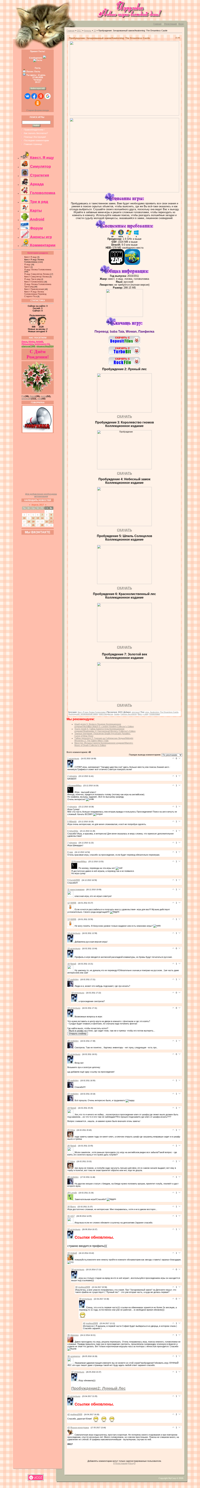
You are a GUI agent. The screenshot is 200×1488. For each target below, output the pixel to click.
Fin (23, 396)
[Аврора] (71, 1342)
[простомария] (71, 896)
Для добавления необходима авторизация (41, 495)
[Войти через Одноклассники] (38, 103)
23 (51, 521)
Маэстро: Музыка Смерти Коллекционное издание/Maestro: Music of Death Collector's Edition (103, 744)
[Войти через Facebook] (34, 96)
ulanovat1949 (28, 346)
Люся (24, 341)
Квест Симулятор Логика (36, 276)
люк (39, 398)
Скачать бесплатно (129, 714)
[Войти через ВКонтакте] (27, 96)
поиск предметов (106, 714)
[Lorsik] (71, 1199)
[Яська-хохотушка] (71, 1435)
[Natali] (71, 970)
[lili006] (71, 909)
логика (116, 714)
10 (24, 518)
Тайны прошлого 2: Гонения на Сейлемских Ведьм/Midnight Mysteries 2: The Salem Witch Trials (103, 739)
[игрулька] (71, 767)
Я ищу (27, 264)
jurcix (43, 396)
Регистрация (170, 24)
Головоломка (154, 714)
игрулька (135, 712)
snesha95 (26, 398)
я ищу (145, 714)
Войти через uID (38, 89)
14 (42, 518)
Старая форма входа (37, 110)
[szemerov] (71, 1363)
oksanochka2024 (45, 346)
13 (38, 518)
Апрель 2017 (37, 505)
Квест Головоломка (33, 281)
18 (29, 521)
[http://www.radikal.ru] (124, 525)
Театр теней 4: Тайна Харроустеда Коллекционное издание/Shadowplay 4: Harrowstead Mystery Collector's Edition (105, 730)
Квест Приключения (34, 289)
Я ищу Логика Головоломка (37, 269)
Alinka (31, 341)
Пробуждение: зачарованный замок (83, 714)
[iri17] (71, 1222)
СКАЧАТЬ (124, 416)
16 (51, 518)
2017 (79, 30)
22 (47, 521)
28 (42, 525)
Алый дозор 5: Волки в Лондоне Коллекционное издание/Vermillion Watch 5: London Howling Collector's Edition (104, 725)
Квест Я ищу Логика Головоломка (34, 260)
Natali (33, 396)
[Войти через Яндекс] (41, 96)
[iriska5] (71, 1259)
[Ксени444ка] (71, 792)
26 (33, 525)
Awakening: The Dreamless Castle (164, 712)
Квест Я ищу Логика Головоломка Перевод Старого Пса (35, 294)
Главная (157, 24)
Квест (27, 267)
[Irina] (71, 1136)
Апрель (87, 30)
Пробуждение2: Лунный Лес (98, 1388)
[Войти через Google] (48, 96)
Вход (181, 24)
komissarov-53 (42, 344)
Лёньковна (27, 344)
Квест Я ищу (30, 257)
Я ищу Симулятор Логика (36, 274)
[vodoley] (71, 986)
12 (33, 518)
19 (33, 521)
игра (147, 712)
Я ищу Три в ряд (32, 279)
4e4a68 (39, 341)
